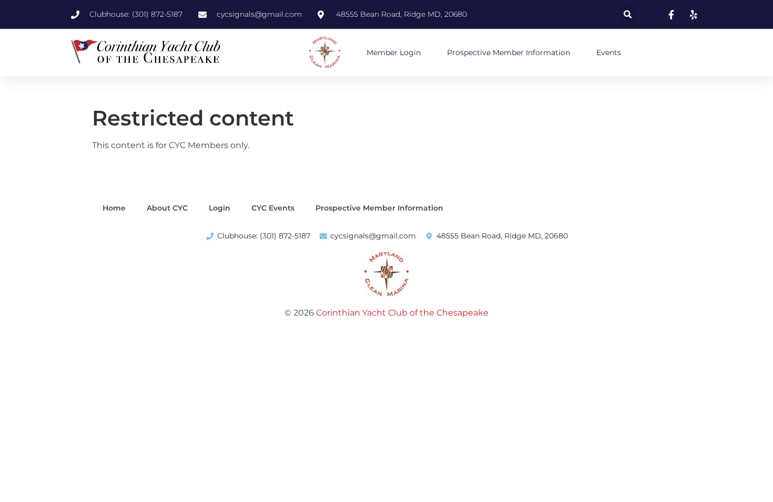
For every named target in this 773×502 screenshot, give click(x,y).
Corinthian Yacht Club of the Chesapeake (402, 313)
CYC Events (272, 208)
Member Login (394, 52)
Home (114, 208)
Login (219, 208)
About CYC (167, 208)
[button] (627, 14)
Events (608, 52)
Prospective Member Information (508, 52)
